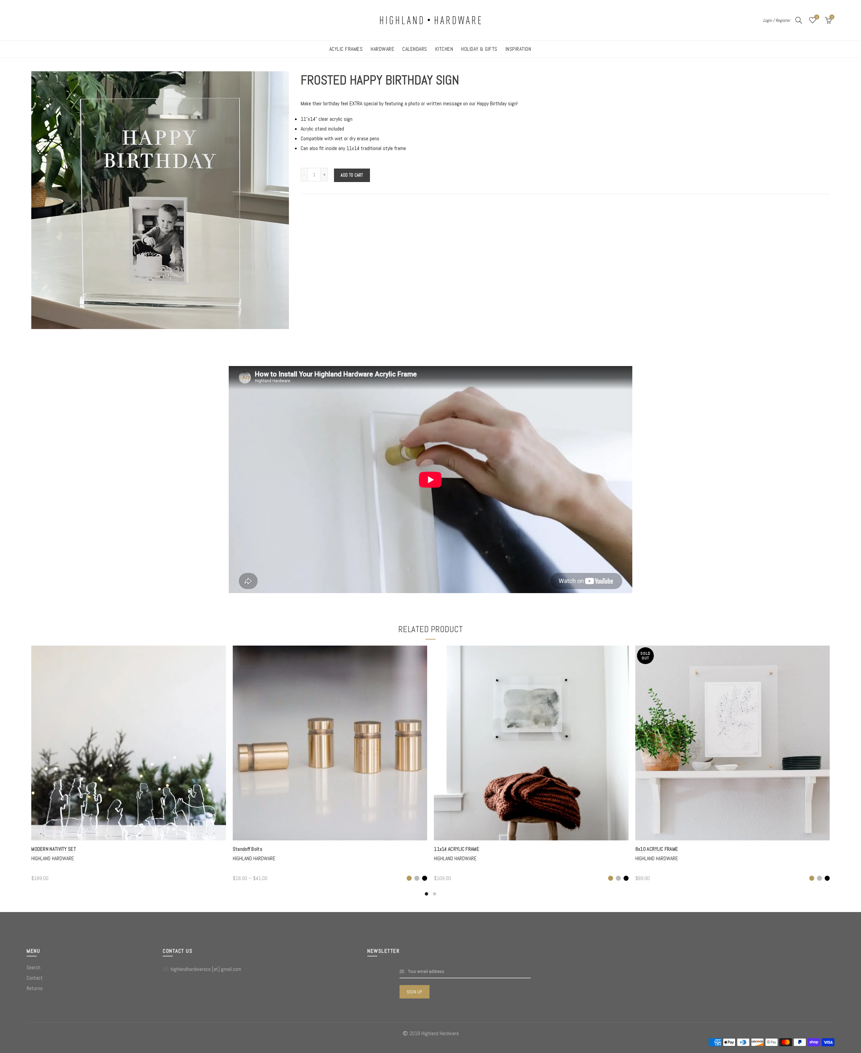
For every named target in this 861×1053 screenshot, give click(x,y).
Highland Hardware (52, 858)
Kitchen (444, 48)
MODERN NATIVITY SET (53, 849)
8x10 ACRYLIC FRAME (656, 849)
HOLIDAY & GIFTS (479, 48)
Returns (35, 988)
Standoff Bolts (247, 849)
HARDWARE (382, 48)
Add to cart (352, 175)
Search (33, 967)
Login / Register (776, 20)
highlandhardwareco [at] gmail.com (206, 969)
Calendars (414, 48)
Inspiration (518, 48)
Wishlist (817, 17)
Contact (35, 977)
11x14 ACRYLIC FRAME (456, 849)
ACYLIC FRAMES (346, 48)
